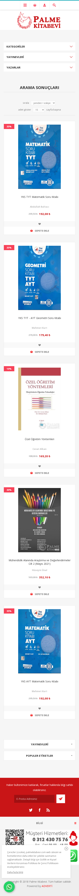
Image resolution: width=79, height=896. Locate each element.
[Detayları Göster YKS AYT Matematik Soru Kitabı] (39, 641)
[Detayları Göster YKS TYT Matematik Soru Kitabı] (39, 156)
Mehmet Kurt (39, 327)
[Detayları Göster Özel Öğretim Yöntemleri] (39, 399)
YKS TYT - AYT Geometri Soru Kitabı (39, 318)
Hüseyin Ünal (39, 570)
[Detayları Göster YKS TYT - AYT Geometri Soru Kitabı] (39, 277)
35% (9, 126)
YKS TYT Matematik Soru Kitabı (39, 197)
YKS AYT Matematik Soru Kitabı (39, 681)
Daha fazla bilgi (15, 872)
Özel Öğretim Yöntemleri (39, 439)
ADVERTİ (47, 886)
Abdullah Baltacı (39, 206)
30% (9, 489)
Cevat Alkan (39, 449)
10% (9, 368)
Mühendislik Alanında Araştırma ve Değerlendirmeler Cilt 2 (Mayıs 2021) (40, 561)
